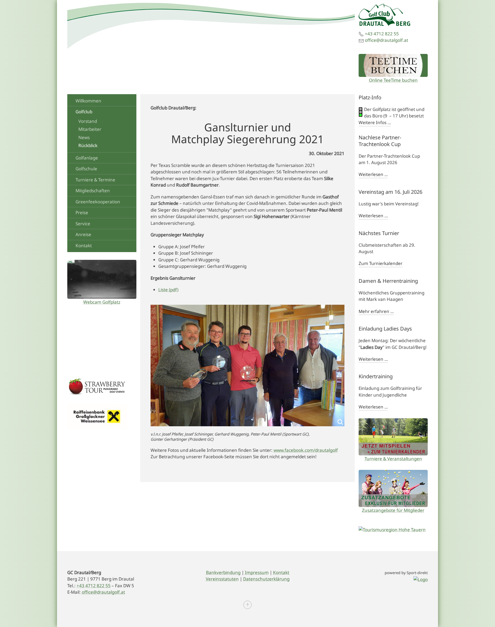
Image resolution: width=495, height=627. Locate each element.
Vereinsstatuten (222, 579)
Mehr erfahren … (376, 311)
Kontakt (84, 245)
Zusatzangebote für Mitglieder (393, 510)
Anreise (83, 234)
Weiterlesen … (373, 174)
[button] (247, 605)
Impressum (257, 572)
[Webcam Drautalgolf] (101, 279)
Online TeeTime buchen (393, 80)
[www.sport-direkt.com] (421, 579)
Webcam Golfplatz (101, 302)
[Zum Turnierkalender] (393, 436)
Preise (82, 212)
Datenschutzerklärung (266, 579)
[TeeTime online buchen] (393, 65)
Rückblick (87, 145)
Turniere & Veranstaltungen (393, 459)
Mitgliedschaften (93, 191)
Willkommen (88, 101)
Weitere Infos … (375, 122)
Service (83, 224)
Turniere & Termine (95, 180)
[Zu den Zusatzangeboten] (393, 488)
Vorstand (87, 121)
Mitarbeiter (89, 129)
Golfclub (84, 112)
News (84, 137)
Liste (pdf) (168, 290)
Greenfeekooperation (98, 202)
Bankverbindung (223, 572)
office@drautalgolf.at (386, 40)
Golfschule (86, 169)
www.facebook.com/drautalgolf (306, 450)
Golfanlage (87, 158)
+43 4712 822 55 (382, 34)
